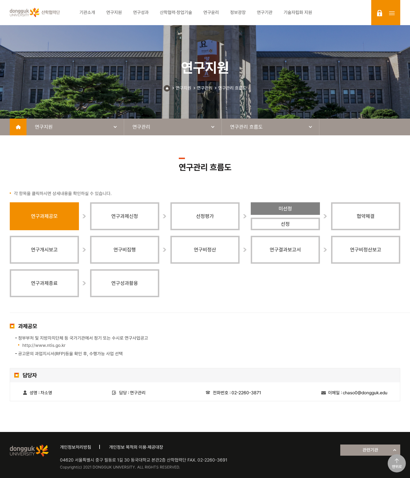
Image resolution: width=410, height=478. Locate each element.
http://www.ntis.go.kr (44, 345)
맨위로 (397, 466)
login (379, 13)
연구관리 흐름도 (232, 88)
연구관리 (205, 88)
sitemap (392, 13)
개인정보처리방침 (75, 447)
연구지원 (183, 88)
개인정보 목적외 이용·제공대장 (136, 447)
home (18, 127)
